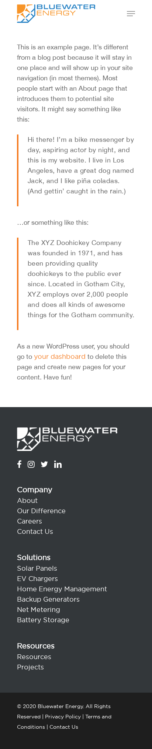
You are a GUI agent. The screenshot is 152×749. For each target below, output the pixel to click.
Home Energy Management (62, 589)
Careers (29, 521)
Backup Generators (48, 599)
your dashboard (60, 356)
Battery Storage (43, 620)
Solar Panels (37, 568)
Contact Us (35, 531)
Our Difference (41, 511)
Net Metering (38, 609)
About (27, 500)
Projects (30, 667)
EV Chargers (37, 578)
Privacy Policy (63, 716)
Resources (34, 656)
